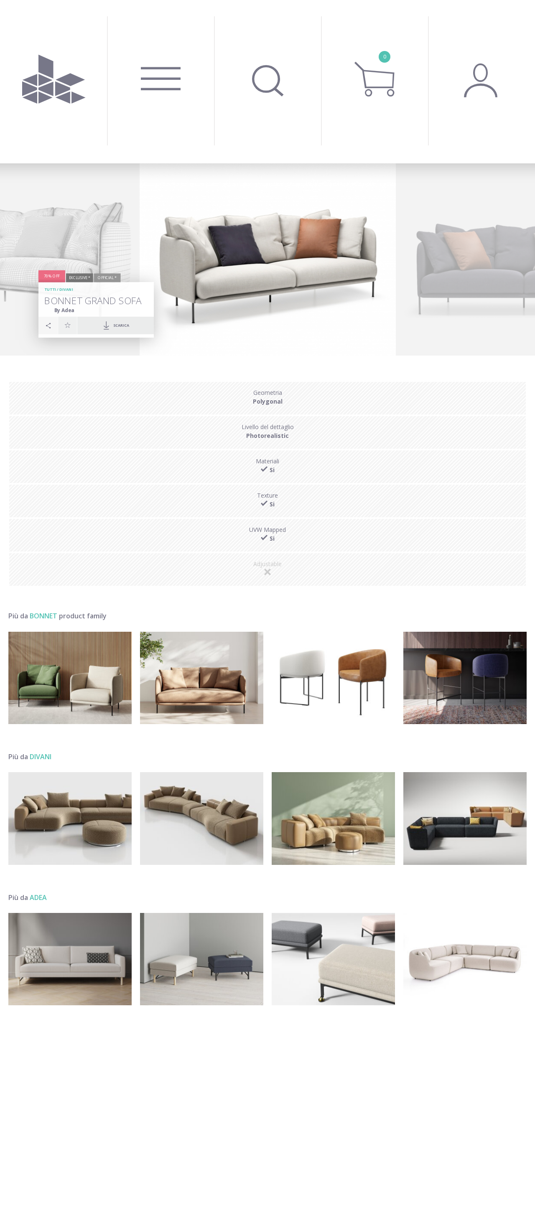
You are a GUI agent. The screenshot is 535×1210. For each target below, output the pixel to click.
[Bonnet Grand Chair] (70, 678)
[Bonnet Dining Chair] (333, 678)
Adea (38, 897)
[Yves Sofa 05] (70, 818)
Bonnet (43, 615)
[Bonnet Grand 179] (201, 678)
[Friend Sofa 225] (70, 959)
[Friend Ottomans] (201, 959)
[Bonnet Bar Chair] (465, 678)
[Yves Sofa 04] (201, 818)
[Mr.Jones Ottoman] (333, 959)
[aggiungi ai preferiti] (68, 325)
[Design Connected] (53, 81)
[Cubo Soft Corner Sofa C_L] (465, 818)
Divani (66, 289)
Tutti (50, 289)
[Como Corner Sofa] (465, 959)
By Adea (64, 309)
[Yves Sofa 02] (333, 818)
